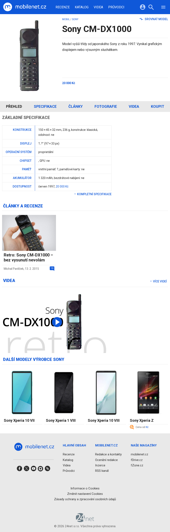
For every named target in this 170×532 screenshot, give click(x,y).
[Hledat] (151, 7)
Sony (75, 19)
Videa (98, 7)
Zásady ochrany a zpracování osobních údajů (85, 499)
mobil (66, 19)
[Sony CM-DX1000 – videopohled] (57, 322)
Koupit (157, 106)
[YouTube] (33, 470)
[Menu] (163, 7)
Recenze (63, 7)
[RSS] (47, 470)
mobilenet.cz (139, 454)
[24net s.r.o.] (85, 520)
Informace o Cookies (85, 488)
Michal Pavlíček (14, 268)
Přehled (14, 106)
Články (75, 106)
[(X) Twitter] (26, 470)
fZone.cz (137, 465)
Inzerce (100, 465)
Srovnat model (156, 19)
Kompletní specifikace (94, 194)
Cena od (142, 427)
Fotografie (106, 106)
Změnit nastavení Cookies (85, 494)
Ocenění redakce (106, 460)
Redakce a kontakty (108, 454)
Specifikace (45, 106)
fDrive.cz (137, 460)
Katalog (82, 7)
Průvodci (116, 7)
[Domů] (24, 7)
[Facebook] (19, 470)
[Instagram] (40, 470)
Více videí (159, 281)
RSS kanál (102, 471)
